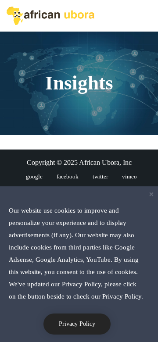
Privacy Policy (77, 324)
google (34, 176)
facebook (68, 176)
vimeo (129, 176)
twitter (100, 176)
